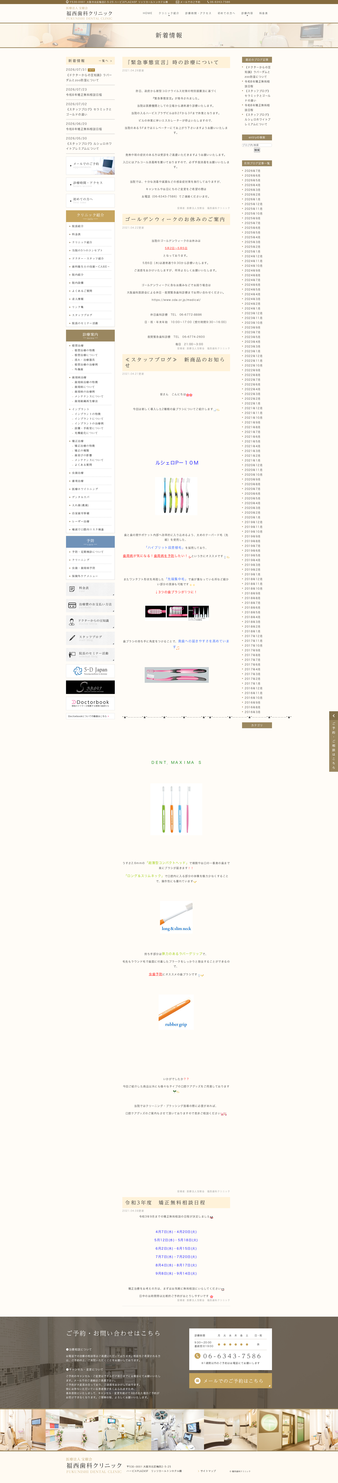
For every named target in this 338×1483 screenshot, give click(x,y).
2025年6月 (253, 227)
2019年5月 (253, 555)
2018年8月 (253, 598)
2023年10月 (254, 322)
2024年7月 (253, 280)
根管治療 (78, 345)
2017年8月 (253, 655)
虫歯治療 (78, 473)
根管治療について (86, 355)
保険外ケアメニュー (85, 576)
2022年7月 (253, 379)
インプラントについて (89, 418)
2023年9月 (253, 327)
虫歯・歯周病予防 (83, 568)
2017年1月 (253, 683)
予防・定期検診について (88, 552)
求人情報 (78, 299)
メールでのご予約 (190, 2)
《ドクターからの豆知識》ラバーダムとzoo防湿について (258, 72)
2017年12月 (254, 636)
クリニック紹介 (82, 242)
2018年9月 (253, 593)
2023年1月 (253, 351)
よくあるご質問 (82, 291)
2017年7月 (253, 660)
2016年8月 (253, 707)
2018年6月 (253, 607)
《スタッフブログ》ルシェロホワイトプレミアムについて (258, 119)
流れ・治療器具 (85, 360)
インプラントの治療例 (89, 423)
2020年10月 (254, 474)
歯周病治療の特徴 (86, 382)
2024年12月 (254, 256)
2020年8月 (253, 484)
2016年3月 (253, 712)
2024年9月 (253, 270)
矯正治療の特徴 (85, 446)
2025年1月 (253, 251)
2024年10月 (254, 265)
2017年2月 (253, 678)
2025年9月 (253, 218)
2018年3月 (253, 622)
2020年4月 (253, 503)
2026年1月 (253, 199)
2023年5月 (253, 337)
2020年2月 (253, 512)
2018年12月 (254, 579)
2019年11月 (254, 527)
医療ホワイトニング (85, 489)
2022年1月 (253, 403)
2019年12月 (254, 522)
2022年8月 (253, 375)
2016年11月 (254, 693)
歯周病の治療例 (85, 391)
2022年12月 (254, 356)
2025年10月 (254, 213)
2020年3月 (253, 508)
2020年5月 (253, 498)
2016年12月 (254, 688)
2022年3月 (253, 394)
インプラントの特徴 (88, 414)
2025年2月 (253, 246)
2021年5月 (253, 441)
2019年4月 (253, 560)
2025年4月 (253, 237)
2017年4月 (253, 669)
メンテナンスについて (89, 396)
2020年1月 (253, 517)
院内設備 (78, 283)
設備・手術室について (89, 428)
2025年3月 (253, 242)
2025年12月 (254, 204)
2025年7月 (253, 223)
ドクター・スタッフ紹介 (88, 258)
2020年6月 (253, 493)
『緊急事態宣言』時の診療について (172, 62)
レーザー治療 (80, 521)
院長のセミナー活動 (85, 323)
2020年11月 (254, 470)
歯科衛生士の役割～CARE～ (91, 266)
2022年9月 (253, 370)
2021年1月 (253, 460)
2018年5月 (253, 612)
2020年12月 (254, 465)
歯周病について (85, 387)
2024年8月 (253, 275)
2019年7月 (253, 546)
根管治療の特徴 (85, 350)
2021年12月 (254, 408)
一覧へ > (105, 60)
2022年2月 (253, 398)
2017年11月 (254, 641)
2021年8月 (253, 427)
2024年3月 (253, 299)
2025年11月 (254, 208)
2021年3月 (253, 451)
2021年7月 (253, 432)
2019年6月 (253, 550)
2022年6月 (253, 384)
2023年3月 (253, 346)
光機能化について (86, 433)
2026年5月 (253, 180)
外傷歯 (79, 369)
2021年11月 (254, 413)
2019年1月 (253, 574)
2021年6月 (253, 436)
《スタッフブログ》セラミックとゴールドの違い (258, 96)
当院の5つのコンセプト (87, 250)
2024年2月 (253, 303)
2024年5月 (253, 289)
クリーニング (80, 560)
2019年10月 (254, 531)
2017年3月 (253, 674)
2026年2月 (253, 194)
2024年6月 (253, 284)
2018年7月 (253, 603)
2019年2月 (253, 569)
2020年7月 (253, 489)
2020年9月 (253, 479)
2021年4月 (253, 446)
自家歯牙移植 (80, 513)
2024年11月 (254, 261)
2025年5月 (253, 232)
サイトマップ (208, 1471)
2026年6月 (253, 175)
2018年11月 (254, 584)
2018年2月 (253, 626)
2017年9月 (253, 650)
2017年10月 (254, 645)
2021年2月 (253, 455)
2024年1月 (253, 308)
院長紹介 (78, 226)
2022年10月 (254, 365)
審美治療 (78, 481)
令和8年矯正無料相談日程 (84, 94)
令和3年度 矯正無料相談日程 (165, 1202)
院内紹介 (78, 274)
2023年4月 (253, 341)
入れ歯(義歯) (80, 505)
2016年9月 (253, 702)
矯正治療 (78, 441)
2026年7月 (253, 171)
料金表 (76, 234)
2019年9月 (253, 536)
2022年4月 (253, 389)
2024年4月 (253, 294)
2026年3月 (253, 189)
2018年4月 (253, 617)
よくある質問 (83, 465)
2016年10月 (254, 697)
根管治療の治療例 (86, 364)
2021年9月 (253, 422)
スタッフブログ (82, 315)
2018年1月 (253, 631)
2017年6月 (253, 664)
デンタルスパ (80, 497)
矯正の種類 (82, 450)
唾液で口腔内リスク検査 (88, 529)
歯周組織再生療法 (86, 401)
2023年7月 (253, 332)
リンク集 (78, 307)
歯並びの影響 (83, 455)
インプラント (80, 409)
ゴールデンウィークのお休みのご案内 (175, 219)
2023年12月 (254, 313)
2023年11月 (254, 318)
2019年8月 (253, 541)
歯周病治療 (79, 377)
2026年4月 (253, 185)
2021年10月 (254, 417)
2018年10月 (254, 588)
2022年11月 (254, 360)
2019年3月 (253, 565)
